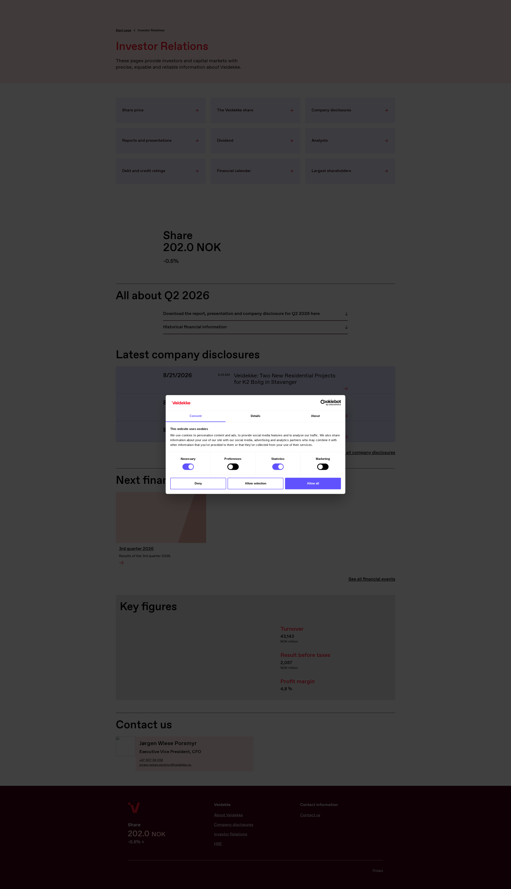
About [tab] (315, 416)
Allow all (313, 483)
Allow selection (255, 483)
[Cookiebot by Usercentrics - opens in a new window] (323, 403)
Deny (198, 483)
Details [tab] (255, 416)
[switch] (233, 467)
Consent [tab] (196, 416)
